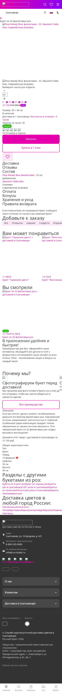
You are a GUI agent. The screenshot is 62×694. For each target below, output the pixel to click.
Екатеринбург (35, 510)
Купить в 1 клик (31, 147)
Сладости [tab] (44, 222)
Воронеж (48, 510)
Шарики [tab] (31, 222)
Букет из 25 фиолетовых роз (17, 334)
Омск (5, 506)
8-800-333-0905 (14, 544)
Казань (12, 506)
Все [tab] (6, 222)
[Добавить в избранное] (7, 156)
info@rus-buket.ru (15, 552)
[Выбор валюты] (45, 12)
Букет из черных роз (36, 483)
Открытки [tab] (17, 222)
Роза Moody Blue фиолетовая (18, 175)
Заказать (31, 139)
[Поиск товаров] (45, 4)
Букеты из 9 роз (11, 483)
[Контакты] (58, 12)
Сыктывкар (12, 12)
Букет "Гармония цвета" (15, 278)
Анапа (19, 506)
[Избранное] (51, 4)
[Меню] (58, 4)
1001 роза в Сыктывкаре (35, 487)
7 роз (22, 483)
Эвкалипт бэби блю (13, 181)
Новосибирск (21, 510)
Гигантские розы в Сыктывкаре (34, 490)
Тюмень (57, 510)
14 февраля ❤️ (10, 457)
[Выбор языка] (51, 12)
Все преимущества (31, 404)
